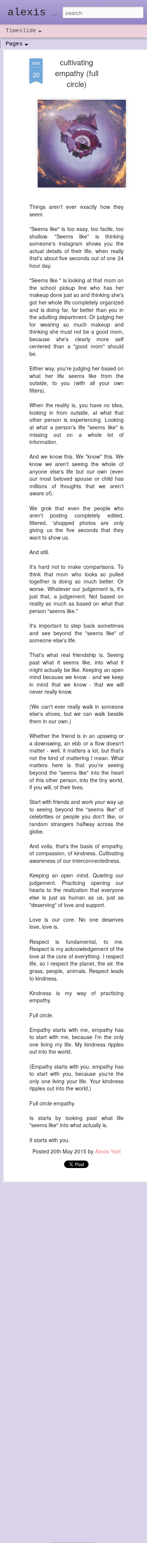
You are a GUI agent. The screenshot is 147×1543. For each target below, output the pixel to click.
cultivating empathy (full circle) (76, 73)
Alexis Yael (108, 1151)
